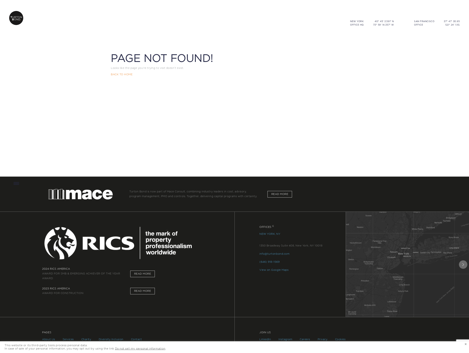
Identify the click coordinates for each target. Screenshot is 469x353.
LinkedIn (265, 339)
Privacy (323, 339)
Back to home (121, 74)
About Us (48, 339)
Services (68, 339)
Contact (136, 339)
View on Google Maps (274, 270)
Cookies (340, 339)
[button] (463, 264)
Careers (305, 339)
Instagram (285, 339)
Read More (279, 194)
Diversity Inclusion (111, 339)
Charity (86, 339)
